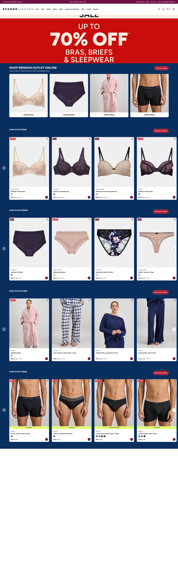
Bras (42, 9)
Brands (95, 9)
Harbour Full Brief (17, 272)
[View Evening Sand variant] (12, 194)
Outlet (89, 9)
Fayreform (56, 189)
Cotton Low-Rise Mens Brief (62, 433)
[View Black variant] (12, 436)
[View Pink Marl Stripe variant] (12, 355)
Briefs (49, 9)
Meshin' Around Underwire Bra (106, 191)
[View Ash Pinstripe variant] (99, 436)
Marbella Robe (16, 353)
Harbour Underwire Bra (61, 191)
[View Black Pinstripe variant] (102, 436)
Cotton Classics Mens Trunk (20, 433)
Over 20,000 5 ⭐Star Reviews (13, 2)
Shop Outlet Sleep (160, 292)
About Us (153, 2)
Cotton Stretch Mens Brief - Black (107, 433)
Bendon (140, 189)
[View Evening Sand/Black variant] (97, 194)
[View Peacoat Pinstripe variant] (105, 436)
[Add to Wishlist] (47, 139)
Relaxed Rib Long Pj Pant (147, 353)
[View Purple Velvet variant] (54, 194)
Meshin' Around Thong (146, 272)
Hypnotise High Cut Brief (104, 272)
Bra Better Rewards (169, 2)
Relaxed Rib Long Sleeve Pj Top (107, 353)
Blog (147, 2)
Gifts (83, 9)
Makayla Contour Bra (18, 191)
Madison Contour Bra (145, 191)
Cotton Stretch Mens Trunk (147, 433)
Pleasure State (15, 189)
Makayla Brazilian (59, 272)
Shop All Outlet (161, 68)
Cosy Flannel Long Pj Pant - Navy (64, 353)
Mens (61, 9)
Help (159, 2)
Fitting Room (140, 2)
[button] (174, 168)
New (37, 9)
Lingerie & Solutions (72, 9)
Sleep (55, 9)
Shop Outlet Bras (161, 131)
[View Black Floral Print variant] (97, 275)
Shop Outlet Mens (160, 373)
